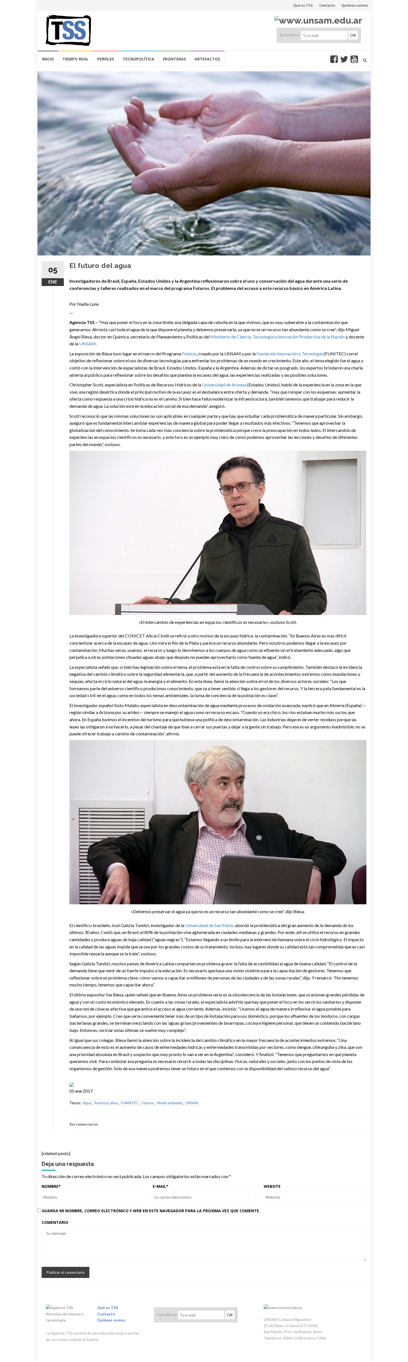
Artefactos (207, 59)
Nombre (51, 1186)
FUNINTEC (129, 1103)
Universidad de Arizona (224, 384)
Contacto (327, 5)
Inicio (48, 59)
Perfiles (105, 59)
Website (272, 1186)
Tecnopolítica (138, 59)
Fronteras (174, 59)
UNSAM (87, 343)
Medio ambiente (169, 1103)
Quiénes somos (354, 5)
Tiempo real (75, 59)
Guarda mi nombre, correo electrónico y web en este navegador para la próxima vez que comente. (151, 1210)
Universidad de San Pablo (209, 925)
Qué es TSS (303, 5)
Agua (87, 1103)
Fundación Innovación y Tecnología (289, 353)
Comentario (55, 1222)
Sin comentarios (83, 1124)
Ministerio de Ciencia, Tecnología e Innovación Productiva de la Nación (277, 336)
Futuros (189, 353)
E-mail (160, 1186)
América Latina (106, 1103)
